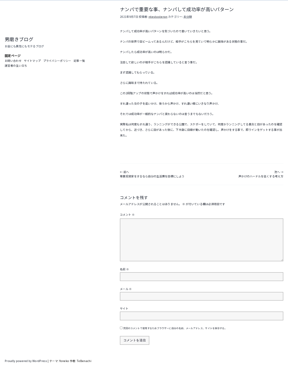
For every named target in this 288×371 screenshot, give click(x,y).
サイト (124, 308)
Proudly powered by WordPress (26, 361)
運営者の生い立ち (16, 65)
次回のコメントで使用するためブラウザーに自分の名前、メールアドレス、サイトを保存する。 (175, 328)
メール (126, 289)
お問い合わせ (13, 60)
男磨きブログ (19, 39)
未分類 (187, 16)
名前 (124, 269)
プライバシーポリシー (57, 60)
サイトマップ (32, 60)
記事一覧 (79, 60)
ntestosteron (158, 16)
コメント (127, 214)
